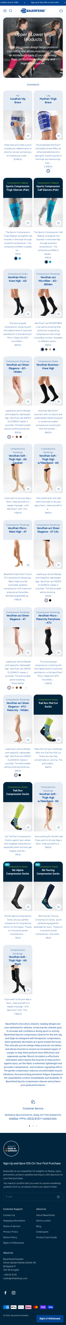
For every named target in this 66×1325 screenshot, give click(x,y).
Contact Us (9, 1215)
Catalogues (42, 1232)
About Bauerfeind (45, 1215)
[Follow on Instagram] (13, 1293)
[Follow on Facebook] (5, 1293)
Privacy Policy (10, 1232)
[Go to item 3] (36, 1125)
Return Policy (10, 1237)
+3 (26, 437)
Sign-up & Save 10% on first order (42, 3)
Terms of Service (11, 1226)
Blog (38, 1226)
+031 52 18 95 (33, 1118)
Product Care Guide (46, 1237)
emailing (13, 1118)
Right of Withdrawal (13, 1243)
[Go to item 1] (29, 1125)
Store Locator (43, 1221)
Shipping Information (14, 1221)
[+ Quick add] (28, 136)
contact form (50, 1118)
